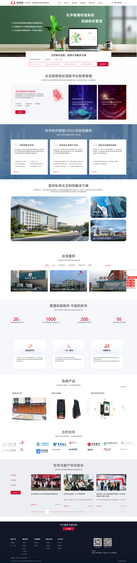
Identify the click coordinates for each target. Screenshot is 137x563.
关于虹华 (100, 3)
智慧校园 (48, 59)
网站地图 (120, 561)
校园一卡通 (18, 558)
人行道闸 (24, 551)
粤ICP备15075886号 (37, 561)
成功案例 (36, 542)
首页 (59, 3)
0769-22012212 (118, 2)
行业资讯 (48, 548)
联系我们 (60, 548)
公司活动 (48, 545)
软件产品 (66, 3)
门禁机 (23, 542)
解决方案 (36, 545)
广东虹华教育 (24, 558)
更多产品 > (123, 386)
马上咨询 (68, 529)
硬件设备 (74, 3)
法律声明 (124, 561)
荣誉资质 (60, 545)
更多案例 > (108, 265)
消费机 (23, 545)
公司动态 (48, 542)
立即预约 (103, 64)
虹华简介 (60, 542)
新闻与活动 (92, 3)
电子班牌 (24, 554)
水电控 (23, 548)
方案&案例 (82, 3)
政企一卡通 (58, 59)
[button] (14, 281)
